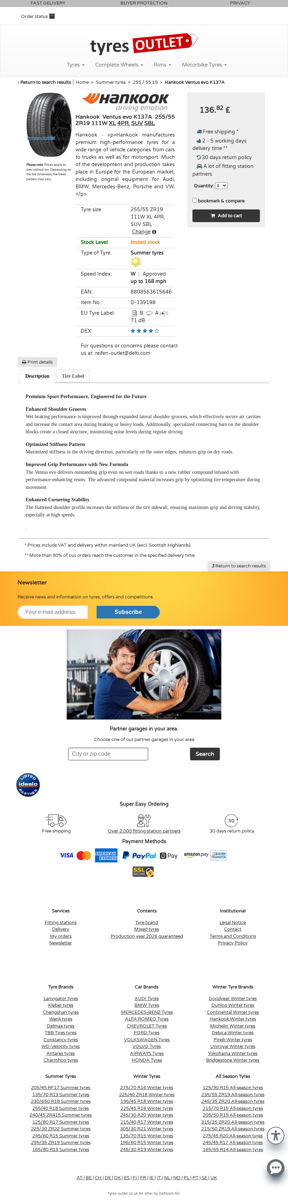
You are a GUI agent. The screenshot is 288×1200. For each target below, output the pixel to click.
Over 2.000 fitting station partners (144, 831)
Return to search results (45, 82)
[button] (275, 1135)
